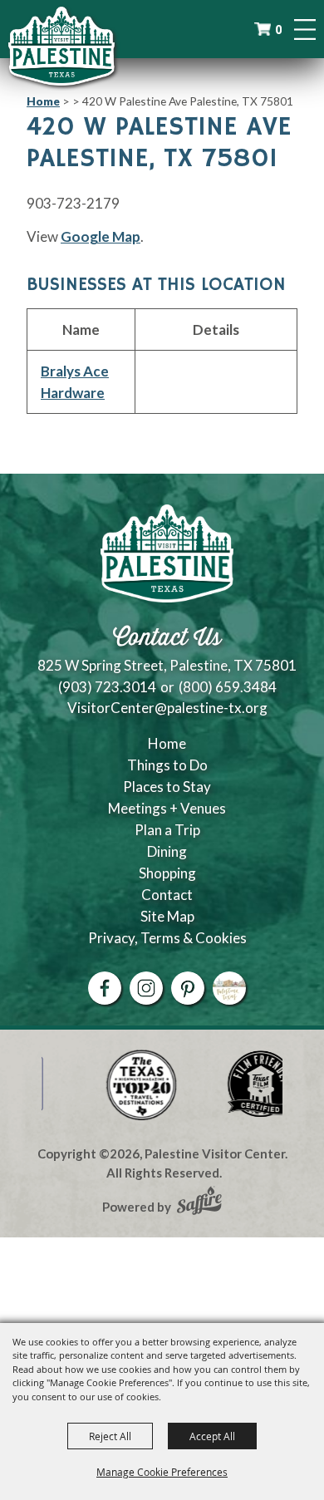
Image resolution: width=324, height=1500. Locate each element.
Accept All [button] (212, 1436)
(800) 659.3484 (228, 687)
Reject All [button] (110, 1436)
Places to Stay (167, 786)
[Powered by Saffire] (199, 1202)
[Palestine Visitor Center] (61, 46)
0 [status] (278, 29)
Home (43, 101)
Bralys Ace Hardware (75, 381)
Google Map (100, 236)
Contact (167, 894)
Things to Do (167, 765)
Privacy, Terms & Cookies (167, 938)
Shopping (167, 873)
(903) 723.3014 (107, 687)
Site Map (167, 916)
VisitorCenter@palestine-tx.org (167, 707)
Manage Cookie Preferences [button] (162, 1471)
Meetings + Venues (167, 808)
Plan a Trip (167, 830)
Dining (167, 851)
